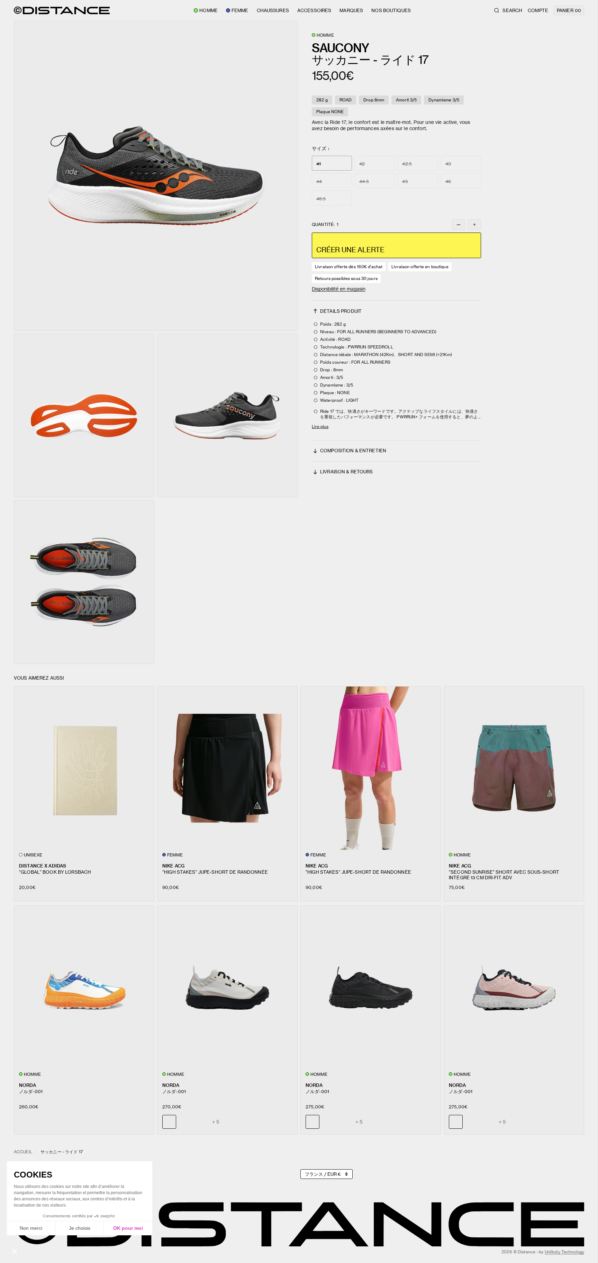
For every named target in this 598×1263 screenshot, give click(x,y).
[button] (155, 175)
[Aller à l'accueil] (62, 10)
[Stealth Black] (185, 1122)
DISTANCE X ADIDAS (42, 865)
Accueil (23, 1151)
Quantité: (325, 224)
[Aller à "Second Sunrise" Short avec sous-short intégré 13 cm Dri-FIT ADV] (514, 768)
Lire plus (320, 426)
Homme (208, 10)
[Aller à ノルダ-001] (84, 987)
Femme (240, 10)
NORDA (27, 1085)
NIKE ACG (173, 865)
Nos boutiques (391, 10)
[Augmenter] (474, 224)
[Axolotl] (201, 1122)
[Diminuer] (458, 224)
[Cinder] (328, 1122)
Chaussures (273, 10)
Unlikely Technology (564, 1251)
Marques (351, 10)
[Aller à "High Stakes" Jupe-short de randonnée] (227, 768)
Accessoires (314, 10)
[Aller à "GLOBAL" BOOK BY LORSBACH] (84, 768)
